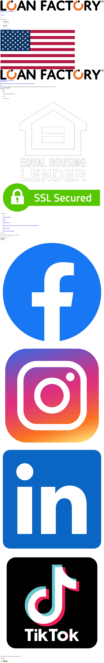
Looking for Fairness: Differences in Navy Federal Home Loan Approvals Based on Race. (17, 83)
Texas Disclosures (6, 228)
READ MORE (3, 87)
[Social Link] (52, 343)
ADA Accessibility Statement (8, 231)
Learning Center (3, 81)
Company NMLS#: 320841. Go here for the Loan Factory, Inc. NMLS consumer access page (20, 225)
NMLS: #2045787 (6, 222)
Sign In (1, 29)
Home (1, 79)
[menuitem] (6, 22)
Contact (4, 219)
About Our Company (7, 217)
